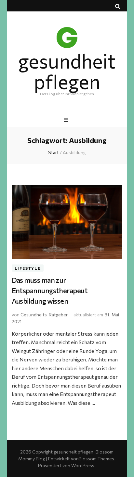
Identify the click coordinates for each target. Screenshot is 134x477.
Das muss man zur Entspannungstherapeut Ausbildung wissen (49, 290)
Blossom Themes (96, 458)
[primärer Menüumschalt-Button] (67, 119)
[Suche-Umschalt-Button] (117, 6)
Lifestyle (28, 268)
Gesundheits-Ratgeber (44, 314)
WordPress (82, 465)
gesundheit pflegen (67, 71)
